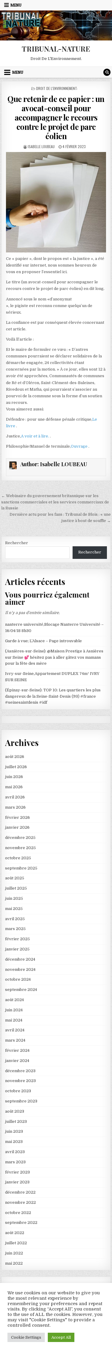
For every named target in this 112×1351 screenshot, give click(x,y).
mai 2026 (14, 787)
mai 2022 (14, 1263)
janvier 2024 (17, 1060)
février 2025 (17, 939)
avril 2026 (15, 797)
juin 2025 (14, 898)
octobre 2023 (18, 1091)
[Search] (107, 72)
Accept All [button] (61, 1337)
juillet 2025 (16, 888)
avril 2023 (15, 1152)
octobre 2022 (18, 1212)
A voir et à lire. (35, 436)
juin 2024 (14, 1010)
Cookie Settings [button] (26, 1337)
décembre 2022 (20, 1192)
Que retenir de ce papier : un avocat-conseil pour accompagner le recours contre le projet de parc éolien (56, 118)
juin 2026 (14, 776)
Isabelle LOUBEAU (41, 146)
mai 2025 (14, 908)
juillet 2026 (16, 767)
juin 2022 (14, 1253)
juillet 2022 (16, 1243)
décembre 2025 (20, 837)
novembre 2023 (20, 1080)
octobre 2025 (18, 858)
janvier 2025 (17, 949)
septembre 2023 (21, 1101)
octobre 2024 (18, 979)
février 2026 (17, 817)
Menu (16, 5)
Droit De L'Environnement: (57, 88)
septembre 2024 (21, 989)
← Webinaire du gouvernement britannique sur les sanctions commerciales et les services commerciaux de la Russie (55, 502)
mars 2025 (15, 928)
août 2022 (14, 1232)
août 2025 (14, 878)
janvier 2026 (17, 827)
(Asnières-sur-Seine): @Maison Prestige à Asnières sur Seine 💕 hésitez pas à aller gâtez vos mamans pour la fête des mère (54, 657)
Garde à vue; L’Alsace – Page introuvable (43, 641)
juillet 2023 (16, 1121)
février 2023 (17, 1172)
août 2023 (14, 1111)
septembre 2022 (21, 1222)
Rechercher (16, 543)
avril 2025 (15, 919)
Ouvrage (79, 446)
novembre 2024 (20, 969)
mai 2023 (14, 1141)
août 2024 (14, 1000)
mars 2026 (15, 807)
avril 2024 (14, 1030)
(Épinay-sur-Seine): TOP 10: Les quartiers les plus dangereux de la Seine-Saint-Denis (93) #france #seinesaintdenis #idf (53, 696)
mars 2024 (15, 1040)
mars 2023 (15, 1162)
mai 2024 (13, 1020)
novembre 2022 (20, 1202)
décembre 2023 (20, 1071)
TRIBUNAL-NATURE (56, 48)
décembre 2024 (20, 959)
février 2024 (17, 1050)
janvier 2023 (17, 1182)
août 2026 (14, 756)
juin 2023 (14, 1131)
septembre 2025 (21, 868)
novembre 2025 (20, 847)
